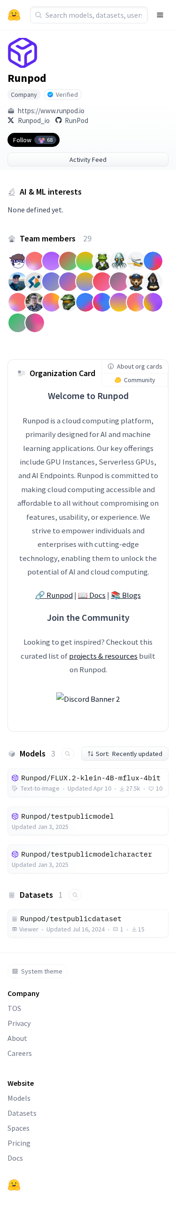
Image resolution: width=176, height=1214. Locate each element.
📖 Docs (92, 595)
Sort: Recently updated (129, 753)
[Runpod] (23, 53)
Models (19, 1098)
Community (139, 380)
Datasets (22, 1113)
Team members (56, 238)
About (17, 1038)
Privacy (19, 1023)
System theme (41, 971)
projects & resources (103, 656)
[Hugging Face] (14, 1185)
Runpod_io (34, 120)
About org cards (139, 366)
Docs (15, 1158)
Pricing (19, 1143)
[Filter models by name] (67, 754)
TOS (14, 1008)
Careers (20, 1053)
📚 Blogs (126, 595)
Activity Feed (88, 159)
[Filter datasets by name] (75, 895)
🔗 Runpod (54, 595)
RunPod (76, 120)
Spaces (19, 1128)
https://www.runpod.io (51, 110)
